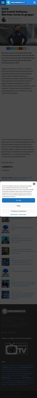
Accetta (18, 200)
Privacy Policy (22, 214)
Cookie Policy (14, 214)
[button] (34, 184)
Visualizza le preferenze (18, 211)
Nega (18, 206)
